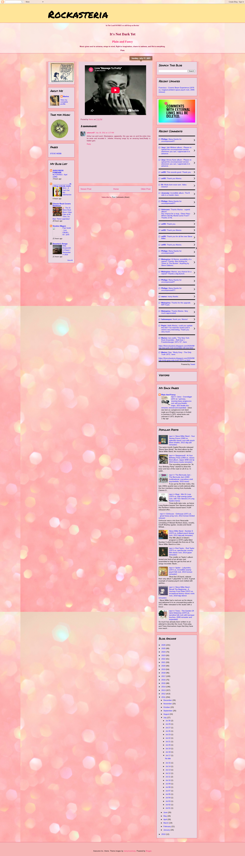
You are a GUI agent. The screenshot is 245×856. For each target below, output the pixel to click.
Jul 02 (168, 805)
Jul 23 (168, 734)
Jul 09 (168, 784)
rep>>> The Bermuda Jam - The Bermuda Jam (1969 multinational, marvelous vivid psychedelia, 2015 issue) (181, 478)
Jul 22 (168, 738)
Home (116, 189)
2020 (163, 666)
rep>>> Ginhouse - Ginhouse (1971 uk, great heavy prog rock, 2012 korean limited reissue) (177, 516)
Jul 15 (168, 763)
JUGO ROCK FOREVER (58, 171)
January (166, 830)
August (166, 714)
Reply (89, 144)
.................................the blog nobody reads (62, 185)
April (165, 819)
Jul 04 (168, 798)
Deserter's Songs (60, 244)
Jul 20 (168, 745)
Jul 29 (168, 724)
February (167, 826)
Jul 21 (168, 741)
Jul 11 (168, 777)
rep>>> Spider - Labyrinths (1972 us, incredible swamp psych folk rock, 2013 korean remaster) (180, 571)
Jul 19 (168, 748)
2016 (163, 680)
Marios (66, 96)
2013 (163, 690)
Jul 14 (168, 766)
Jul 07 (168, 791)
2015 (163, 683)
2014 (163, 687)
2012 (163, 694)
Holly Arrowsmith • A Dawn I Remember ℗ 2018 (67, 250)
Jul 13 (168, 770)
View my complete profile (64, 102)
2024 (163, 652)
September (168, 711)
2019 (163, 669)
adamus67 (91, 133)
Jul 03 (168, 801)
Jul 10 (168, 780)
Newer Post (86, 189)
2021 (163, 662)
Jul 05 (168, 794)
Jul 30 (168, 721)
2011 (163, 697)
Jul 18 (168, 752)
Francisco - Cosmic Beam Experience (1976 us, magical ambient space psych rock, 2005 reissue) (176, 90)
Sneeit (192, 364)
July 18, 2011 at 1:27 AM (105, 133)
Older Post (145, 189)
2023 (163, 655)
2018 (163, 673)
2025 (163, 648)
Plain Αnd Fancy (168, 395)
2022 (163, 659)
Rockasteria (78, 14)
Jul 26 (168, 731)
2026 (163, 645)
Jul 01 (168, 808)
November (167, 704)
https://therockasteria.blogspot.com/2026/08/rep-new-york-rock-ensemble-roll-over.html (177, 347)
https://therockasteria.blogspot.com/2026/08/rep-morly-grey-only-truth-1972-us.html (177, 359)
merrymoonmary (130, 851)
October (166, 707)
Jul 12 (168, 773)
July (165, 717)
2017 (163, 676)
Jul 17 (168, 755)
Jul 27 (168, 728)
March (166, 823)
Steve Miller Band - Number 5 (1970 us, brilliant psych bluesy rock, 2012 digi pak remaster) (181, 533)
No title (168, 758)
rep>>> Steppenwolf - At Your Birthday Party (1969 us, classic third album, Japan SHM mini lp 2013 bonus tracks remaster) (181, 458)
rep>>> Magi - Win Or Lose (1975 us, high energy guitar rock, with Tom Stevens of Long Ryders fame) (181, 497)
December (167, 700)
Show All (69, 260)
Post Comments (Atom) (120, 197)
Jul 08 (168, 787)
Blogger (148, 851)
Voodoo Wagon (59, 226)
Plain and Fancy (122, 41)
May (165, 816)
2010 (163, 834)
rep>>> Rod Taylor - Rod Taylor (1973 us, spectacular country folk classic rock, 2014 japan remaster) (181, 551)
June (165, 812)
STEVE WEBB (55, 154)
